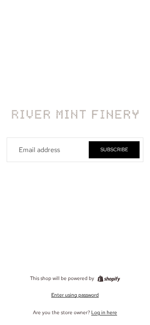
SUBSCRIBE (114, 149)
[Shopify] (109, 278)
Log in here (104, 312)
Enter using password (75, 295)
